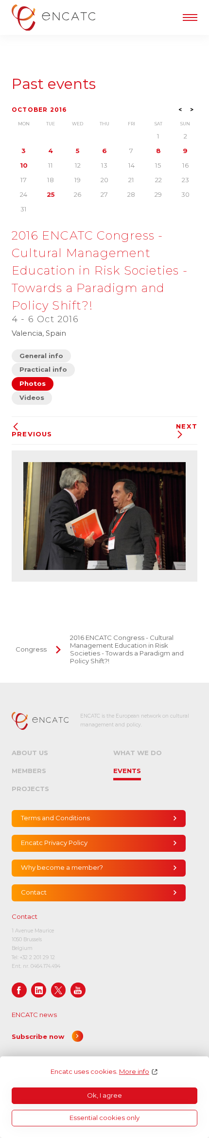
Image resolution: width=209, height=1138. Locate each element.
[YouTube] (78, 990)
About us (30, 753)
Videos (31, 397)
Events (127, 771)
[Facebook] (19, 990)
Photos (32, 383)
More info (134, 1071)
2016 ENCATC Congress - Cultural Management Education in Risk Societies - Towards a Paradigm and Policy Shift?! (127, 649)
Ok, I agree (104, 1095)
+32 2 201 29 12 (37, 957)
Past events (54, 84)
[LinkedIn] (38, 990)
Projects (30, 789)
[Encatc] (53, 17)
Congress (31, 649)
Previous (32, 434)
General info (41, 356)
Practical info (43, 369)
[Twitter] (58, 990)
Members (29, 771)
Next (186, 426)
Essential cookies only (104, 1117)
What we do (137, 753)
